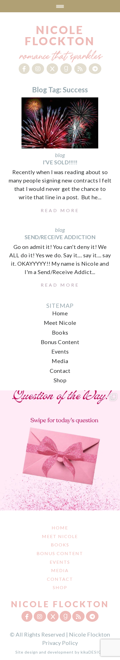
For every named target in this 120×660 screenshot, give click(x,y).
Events (60, 351)
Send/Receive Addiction (60, 237)
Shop (60, 380)
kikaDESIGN (93, 652)
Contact (60, 370)
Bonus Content (60, 342)
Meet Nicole (60, 322)
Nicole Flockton (60, 35)
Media (60, 360)
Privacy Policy (60, 642)
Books (60, 332)
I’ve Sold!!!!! (60, 162)
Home (60, 313)
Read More (60, 210)
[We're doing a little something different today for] (60, 450)
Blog (60, 155)
